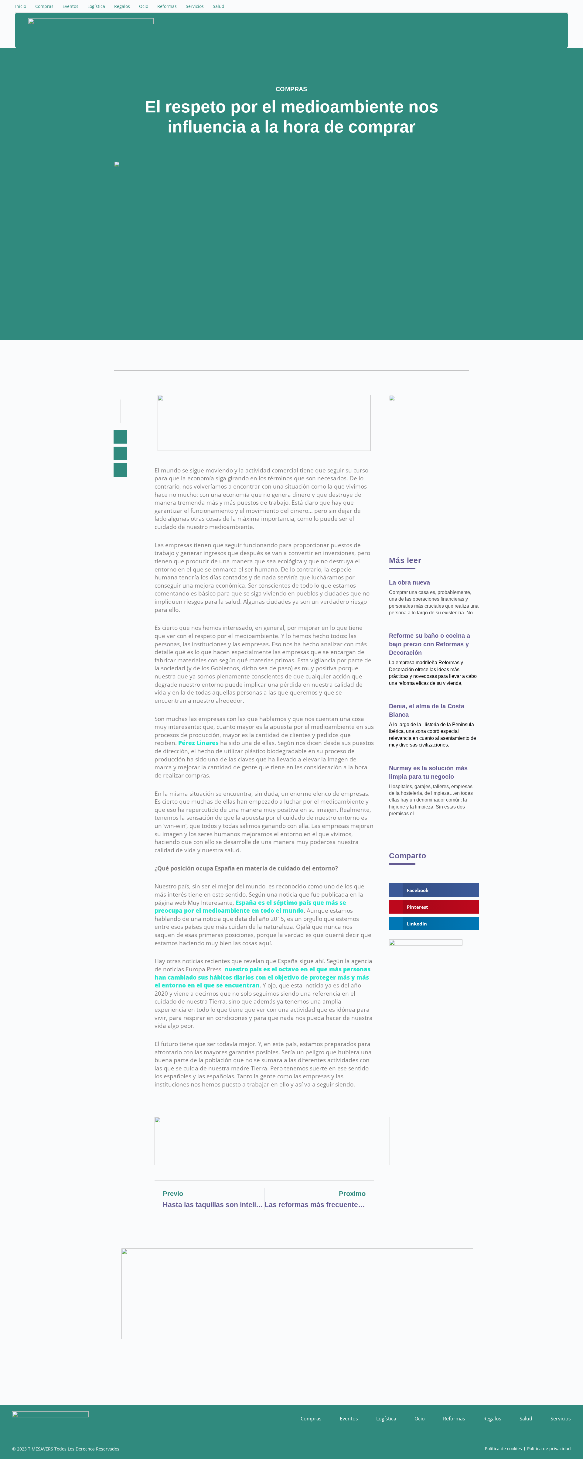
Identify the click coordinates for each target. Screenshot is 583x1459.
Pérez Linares (198, 743)
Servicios (195, 6)
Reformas (167, 6)
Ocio (143, 6)
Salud (218, 6)
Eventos (70, 6)
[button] (535, 31)
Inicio (20, 6)
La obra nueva (409, 582)
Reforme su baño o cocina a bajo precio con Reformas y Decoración (429, 644)
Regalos (122, 6)
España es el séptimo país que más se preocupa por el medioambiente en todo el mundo (250, 907)
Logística (96, 6)
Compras (44, 6)
